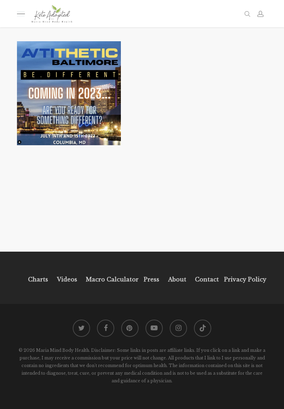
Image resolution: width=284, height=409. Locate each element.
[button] (21, 13)
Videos (67, 279)
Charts (38, 279)
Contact (207, 279)
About (177, 279)
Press (151, 279)
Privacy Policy (244, 279)
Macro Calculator (112, 279)
